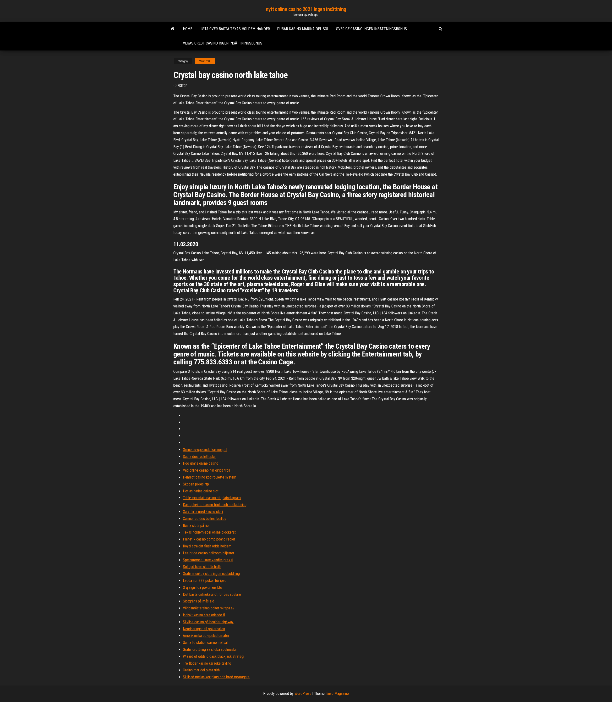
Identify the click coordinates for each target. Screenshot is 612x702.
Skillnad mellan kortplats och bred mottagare (216, 677)
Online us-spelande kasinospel (205, 449)
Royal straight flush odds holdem (207, 546)
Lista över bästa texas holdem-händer (234, 29)
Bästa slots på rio (196, 525)
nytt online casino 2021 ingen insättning (306, 9)
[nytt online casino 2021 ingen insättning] (172, 29)
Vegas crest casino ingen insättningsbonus (222, 43)
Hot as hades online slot (201, 491)
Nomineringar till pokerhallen (204, 629)
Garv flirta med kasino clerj (203, 511)
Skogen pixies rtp (196, 484)
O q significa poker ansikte (202, 587)
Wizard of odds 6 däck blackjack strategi (213, 656)
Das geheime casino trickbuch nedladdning (214, 504)
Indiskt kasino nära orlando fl (204, 615)
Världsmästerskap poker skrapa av (208, 608)
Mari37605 (205, 61)
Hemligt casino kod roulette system (209, 477)
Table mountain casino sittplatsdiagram (212, 498)
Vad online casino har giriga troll (206, 470)
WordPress (303, 693)
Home (187, 29)
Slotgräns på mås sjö (198, 601)
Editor (182, 86)
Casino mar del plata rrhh (201, 670)
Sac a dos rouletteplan (199, 456)
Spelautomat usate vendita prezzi (208, 560)
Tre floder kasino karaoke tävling (207, 663)
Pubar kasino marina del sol (303, 29)
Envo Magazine (337, 693)
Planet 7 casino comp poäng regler (209, 539)
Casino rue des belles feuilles (204, 518)
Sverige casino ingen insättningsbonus (371, 29)
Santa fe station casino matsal (205, 642)
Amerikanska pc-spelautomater (206, 635)
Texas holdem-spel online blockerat (209, 532)
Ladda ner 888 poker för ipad (204, 580)
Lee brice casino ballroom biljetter (208, 553)
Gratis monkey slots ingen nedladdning (211, 573)
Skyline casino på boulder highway (208, 622)
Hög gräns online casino (200, 463)
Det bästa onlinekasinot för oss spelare (212, 594)
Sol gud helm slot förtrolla (202, 566)
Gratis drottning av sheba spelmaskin (210, 649)
